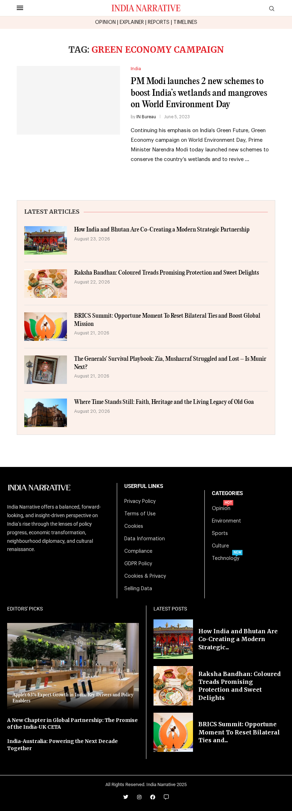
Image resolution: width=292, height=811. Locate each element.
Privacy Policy (140, 501)
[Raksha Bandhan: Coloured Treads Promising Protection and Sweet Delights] (45, 283)
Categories (227, 493)
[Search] (271, 8)
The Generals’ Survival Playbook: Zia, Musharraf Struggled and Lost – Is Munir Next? (170, 363)
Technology (225, 558)
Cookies (133, 526)
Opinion (221, 508)
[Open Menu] (20, 8)
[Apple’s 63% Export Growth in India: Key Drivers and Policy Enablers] (73, 666)
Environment (226, 521)
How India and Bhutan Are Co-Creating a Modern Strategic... (238, 639)
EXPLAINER (132, 22)
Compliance (138, 551)
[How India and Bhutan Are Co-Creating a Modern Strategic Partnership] (45, 240)
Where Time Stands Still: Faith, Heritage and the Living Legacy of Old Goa (164, 402)
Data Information (144, 538)
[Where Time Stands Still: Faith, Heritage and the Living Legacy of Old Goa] (45, 413)
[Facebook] (153, 797)
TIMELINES (185, 22)
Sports (220, 533)
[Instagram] (139, 797)
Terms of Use (140, 513)
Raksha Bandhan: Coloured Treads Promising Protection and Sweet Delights (166, 273)
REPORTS (159, 22)
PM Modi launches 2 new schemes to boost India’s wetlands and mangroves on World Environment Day (199, 93)
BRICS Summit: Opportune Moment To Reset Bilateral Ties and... (239, 732)
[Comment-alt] (166, 797)
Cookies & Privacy (145, 576)
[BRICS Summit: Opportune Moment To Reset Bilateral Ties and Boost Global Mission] (45, 326)
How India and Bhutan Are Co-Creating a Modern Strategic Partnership (162, 230)
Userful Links (143, 486)
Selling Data (138, 588)
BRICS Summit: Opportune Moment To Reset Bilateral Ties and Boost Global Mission (167, 320)
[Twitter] (126, 797)
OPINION (105, 22)
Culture (220, 546)
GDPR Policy (138, 563)
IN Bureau (146, 117)
